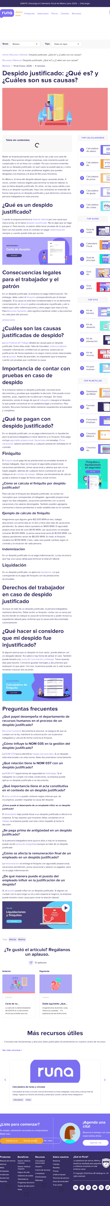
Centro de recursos (42, 1170)
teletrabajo (51, 773)
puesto (12, 356)
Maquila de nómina (7, 1161)
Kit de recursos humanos (91, 354)
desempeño (11, 814)
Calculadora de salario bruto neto (92, 150)
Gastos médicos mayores (24, 1167)
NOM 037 (10, 773)
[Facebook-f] (82, 1187)
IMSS (2, 1168)
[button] (5, 1080)
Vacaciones (40, 440)
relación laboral (40, 219)
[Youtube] (94, 1187)
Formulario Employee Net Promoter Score (91, 421)
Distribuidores (40, 1177)
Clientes (56, 1164)
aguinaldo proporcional (21, 440)
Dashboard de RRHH (91, 393)
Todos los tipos (60, 44)
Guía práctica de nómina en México (90, 287)
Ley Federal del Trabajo (17, 342)
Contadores (40, 1173)
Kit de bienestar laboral (91, 312)
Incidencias (4, 1174)
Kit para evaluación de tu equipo (91, 368)
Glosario (38, 1166)
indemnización (57, 229)
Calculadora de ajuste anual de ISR (92, 192)
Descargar (85, 3)
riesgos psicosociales (42, 753)
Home (5, 54)
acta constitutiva (13, 796)
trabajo (5, 821)
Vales (20, 1189)
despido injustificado (36, 222)
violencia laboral (58, 346)
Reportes (3, 1181)
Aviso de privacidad (60, 1181)
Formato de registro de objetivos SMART (91, 407)
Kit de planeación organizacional (93, 340)
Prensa (55, 1171)
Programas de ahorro (26, 1182)
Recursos (14, 54)
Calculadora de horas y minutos (28, 1086)
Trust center (57, 1185)
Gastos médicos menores (24, 1162)
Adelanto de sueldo (25, 1176)
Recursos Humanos (16, 311)
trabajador (45, 400)
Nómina (16, 44)
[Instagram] (88, 1187)
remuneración (12, 863)
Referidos (39, 1180)
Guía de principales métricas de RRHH (91, 259)
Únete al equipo (59, 1174)
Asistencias (4, 1178)
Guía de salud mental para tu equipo (89, 273)
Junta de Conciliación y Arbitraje (37, 659)
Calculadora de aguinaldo (92, 164)
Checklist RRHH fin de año (91, 435)
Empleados (4, 1171)
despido (24, 304)
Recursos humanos (11, 731)
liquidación (45, 572)
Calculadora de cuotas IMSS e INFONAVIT (92, 206)
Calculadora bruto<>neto (40, 1162)
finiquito (31, 297)
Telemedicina (23, 1179)
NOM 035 (10, 753)
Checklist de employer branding (91, 449)
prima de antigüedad (26, 844)
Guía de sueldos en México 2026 (90, 231)
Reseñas (56, 1168)
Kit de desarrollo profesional (92, 326)
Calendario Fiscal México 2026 (91, 245)
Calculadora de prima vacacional (92, 178)
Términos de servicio (61, 1178)
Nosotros (56, 1161)
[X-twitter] (101, 1187)
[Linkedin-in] (75, 1187)
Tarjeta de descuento (26, 1186)
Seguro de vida (24, 1172)
